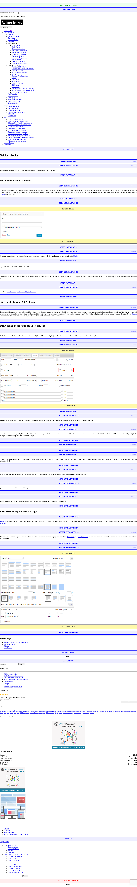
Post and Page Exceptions (20, 76)
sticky (80, 713)
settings (71, 713)
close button (87, 711)
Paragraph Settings (18, 56)
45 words (133, 516)
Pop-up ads (70, 537)
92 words (133, 185)
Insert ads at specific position (17, 130)
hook (15, 713)
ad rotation (10, 711)
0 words (134, 444)
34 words (133, 532)
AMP (29, 711)
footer (1, 713)
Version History (9, 143)
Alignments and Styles (19, 52)
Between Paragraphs (14, 110)
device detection (116, 711)
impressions (26, 713)
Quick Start (11, 38)
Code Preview (16, 47)
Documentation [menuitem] (13, 847)
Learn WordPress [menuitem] (13, 849)
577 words (133, 161)
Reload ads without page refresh (18, 134)
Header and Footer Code (20, 54)
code (91, 711)
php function (51, 713)
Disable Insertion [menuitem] (14, 868)
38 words (133, 272)
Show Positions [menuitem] (14, 860)
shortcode (76, 713)
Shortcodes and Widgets (19, 51)
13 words (133, 165)
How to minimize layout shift (17, 139)
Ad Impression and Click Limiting (23, 90)
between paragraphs (61, 711)
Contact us (7, 145)
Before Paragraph (13, 107)
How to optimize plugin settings (18, 121)
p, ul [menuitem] (15, 864)
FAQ (5, 117)
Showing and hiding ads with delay (19, 135)
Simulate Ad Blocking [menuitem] (16, 872)
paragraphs (42, 713)
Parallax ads (12, 116)
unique (84, 713)
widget (87, 713)
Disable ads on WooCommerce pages (20, 123)
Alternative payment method (17, 141)
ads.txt (14, 74)
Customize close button (15, 126)
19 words (133, 496)
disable (122, 711)
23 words (133, 251)
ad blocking (3, 711)
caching (73, 711)
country (94, 711)
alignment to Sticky (6, 523)
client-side (81, 711)
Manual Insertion (9, 644)
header (11, 713)
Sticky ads (3, 521)
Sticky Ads (15, 85)
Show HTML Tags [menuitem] (15, 866)
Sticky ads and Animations (16, 112)
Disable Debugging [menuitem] (15, 856)
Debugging (11, 98)
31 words (133, 331)
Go (129, 702)
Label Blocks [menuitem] (13, 858)
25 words (133, 469)
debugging (109, 711)
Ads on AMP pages (18, 70)
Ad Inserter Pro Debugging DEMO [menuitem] (16, 854)
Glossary (11, 41)
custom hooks (103, 711)
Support (6, 829)
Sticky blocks (12, 114)
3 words (134, 483)
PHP (47, 713)
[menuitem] (70, 876)
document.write (128, 711)
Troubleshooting (13, 103)
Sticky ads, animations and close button (16, 642)
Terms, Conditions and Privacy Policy (16, 834)
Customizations (13, 96)
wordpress (92, 713)
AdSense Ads (16, 60)
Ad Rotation (16, 79)
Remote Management (15, 99)
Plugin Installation (13, 36)
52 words (133, 429)
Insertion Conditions (18, 61)
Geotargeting (16, 87)
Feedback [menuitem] (11, 852)
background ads (83, 537)
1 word (134, 203)
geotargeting (6, 713)
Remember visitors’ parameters (17, 132)
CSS (98, 711)
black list (68, 711)
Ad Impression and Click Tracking (23, 88)
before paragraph (51, 711)
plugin (56, 713)
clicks (76, 711)
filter (134, 711)
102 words (133, 307)
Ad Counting (16, 81)
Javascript (37, 713)
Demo (6, 105)
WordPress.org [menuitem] (12, 845)
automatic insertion (41, 711)
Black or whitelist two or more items (19, 125)
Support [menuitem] (10, 850)
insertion (32, 713)
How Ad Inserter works (15, 119)
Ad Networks (12, 94)
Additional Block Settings (20, 67)
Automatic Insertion (18, 49)
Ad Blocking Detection (19, 92)
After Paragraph (13, 108)
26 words (133, 415)
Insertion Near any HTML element (23, 69)
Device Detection (17, 83)
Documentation (9, 32)
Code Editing (16, 45)
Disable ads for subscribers (16, 128)
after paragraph (23, 711)
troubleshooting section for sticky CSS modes (21, 292)
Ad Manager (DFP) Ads (19, 72)
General (2, 194)
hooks (18, 713)
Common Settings (13, 40)
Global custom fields (14, 101)
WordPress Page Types (19, 58)
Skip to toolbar (4, 842)
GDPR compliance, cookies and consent (21, 137)
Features (10, 34)
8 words (134, 287)
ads (14, 711)
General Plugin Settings (19, 63)
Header (75, 256)
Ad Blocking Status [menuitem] (15, 870)
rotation (60, 713)
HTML (22, 713)
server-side (66, 713)
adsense (18, 711)
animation (33, 711)
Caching (14, 78)
